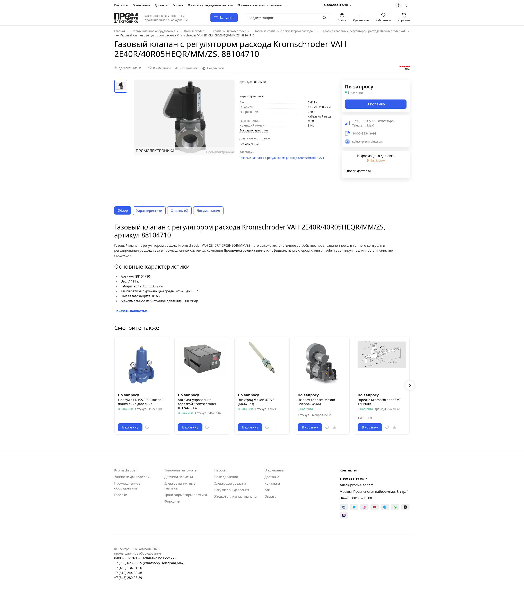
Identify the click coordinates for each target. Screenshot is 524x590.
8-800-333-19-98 (336, 5)
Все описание (249, 144)
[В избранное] (147, 427)
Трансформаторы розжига (185, 495)
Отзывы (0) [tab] (179, 210)
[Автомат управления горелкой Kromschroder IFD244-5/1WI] (202, 364)
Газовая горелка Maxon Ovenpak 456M (316, 402)
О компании (141, 5)
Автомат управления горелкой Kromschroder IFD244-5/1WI (197, 404)
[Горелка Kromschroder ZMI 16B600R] (382, 364)
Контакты (121, 5)
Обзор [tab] (122, 210)
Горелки (120, 495)
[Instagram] (364, 507)
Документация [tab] (208, 210)
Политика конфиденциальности (210, 5)
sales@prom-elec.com (357, 485)
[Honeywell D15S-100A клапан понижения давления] (142, 364)
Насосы (220, 470)
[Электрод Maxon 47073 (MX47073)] (262, 364)
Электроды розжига (230, 483)
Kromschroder (125, 470)
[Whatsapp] (395, 507)
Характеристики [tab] (149, 210)
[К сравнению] (155, 427)
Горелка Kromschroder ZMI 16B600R (379, 402)
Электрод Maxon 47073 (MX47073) (256, 402)
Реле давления (226, 477)
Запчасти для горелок (131, 477)
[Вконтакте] (344, 507)
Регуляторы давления (231, 490)
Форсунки (172, 501)
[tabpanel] (262, 268)
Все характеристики (253, 130)
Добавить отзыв (130, 68)
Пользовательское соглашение (260, 5)
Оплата (178, 5)
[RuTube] (344, 515)
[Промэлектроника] (126, 17)
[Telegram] (385, 507)
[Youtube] (374, 507)
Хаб (267, 490)
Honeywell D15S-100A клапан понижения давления (141, 402)
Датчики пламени (178, 477)
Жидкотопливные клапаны (235, 496)
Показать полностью (131, 311)
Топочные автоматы (180, 470)
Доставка (161, 5)
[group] (184, 140)
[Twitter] (354, 507)
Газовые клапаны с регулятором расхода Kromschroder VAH (281, 158)
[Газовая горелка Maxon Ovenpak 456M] (322, 364)
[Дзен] (405, 507)
